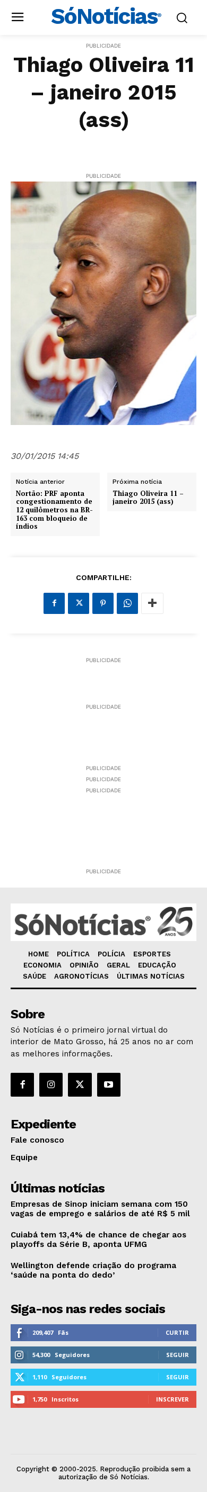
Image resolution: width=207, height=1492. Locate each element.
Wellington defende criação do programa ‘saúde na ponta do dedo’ (93, 1270)
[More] (152, 603)
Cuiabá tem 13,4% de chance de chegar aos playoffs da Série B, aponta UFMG (98, 1239)
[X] (78, 603)
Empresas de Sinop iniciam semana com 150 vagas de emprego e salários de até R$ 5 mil (100, 1208)
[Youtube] (108, 1084)
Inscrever (172, 1399)
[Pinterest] (103, 603)
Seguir (177, 1355)
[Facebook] (54, 603)
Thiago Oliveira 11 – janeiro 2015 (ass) (148, 498)
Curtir (177, 1332)
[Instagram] (51, 1084)
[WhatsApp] (127, 603)
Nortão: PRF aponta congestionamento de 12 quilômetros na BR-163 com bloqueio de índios (54, 510)
